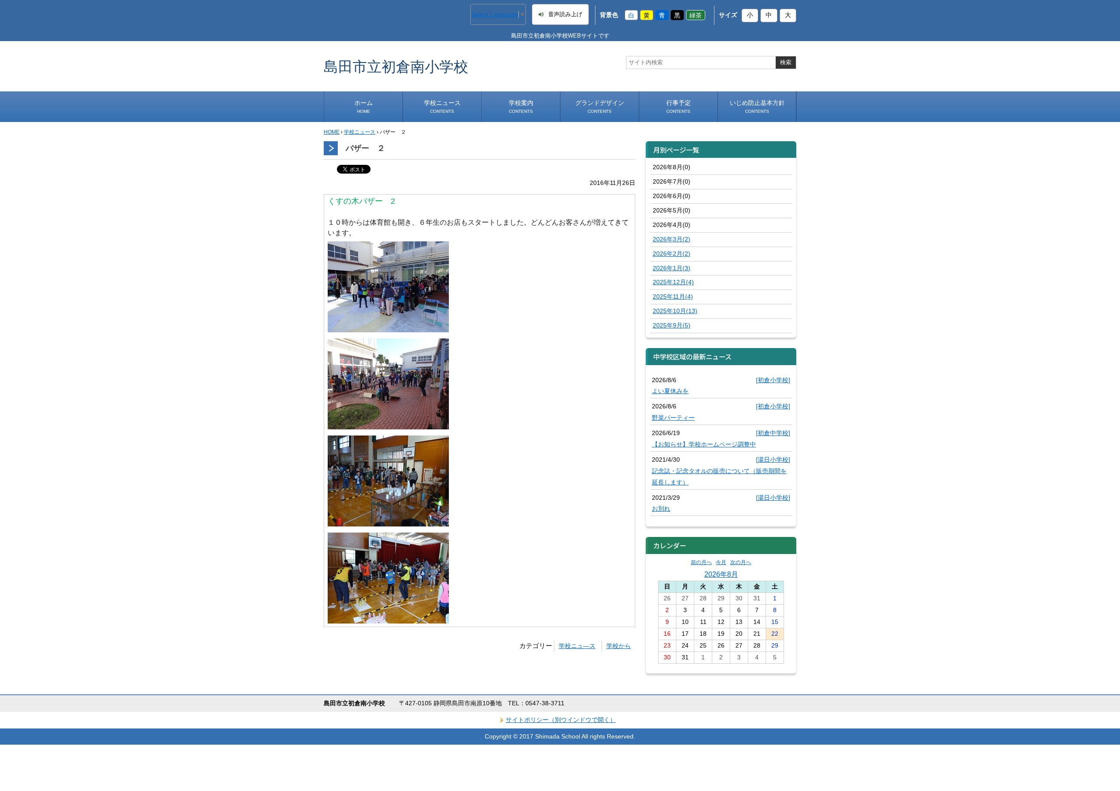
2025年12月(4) (673, 282)
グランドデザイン (599, 106)
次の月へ (740, 562)
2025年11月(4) (673, 296)
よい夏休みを (670, 390)
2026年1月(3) (671, 268)
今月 (721, 562)
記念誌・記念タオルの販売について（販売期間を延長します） (719, 476)
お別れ (661, 508)
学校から (618, 645)
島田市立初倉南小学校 (396, 66)
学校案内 (521, 106)
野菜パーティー (673, 417)
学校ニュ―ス (577, 645)
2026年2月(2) (671, 253)
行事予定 (678, 106)
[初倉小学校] (773, 379)
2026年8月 (721, 574)
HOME (332, 132)
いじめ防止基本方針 (757, 106)
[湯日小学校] (773, 459)
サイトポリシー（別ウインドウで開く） (561, 719)
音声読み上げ (565, 14)
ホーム (363, 106)
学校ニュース (442, 106)
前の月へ (701, 562)
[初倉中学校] (773, 432)
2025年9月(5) (671, 325)
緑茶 (696, 14)
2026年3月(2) (671, 239)
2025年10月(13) (675, 310)
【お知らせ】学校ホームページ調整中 (704, 444)
